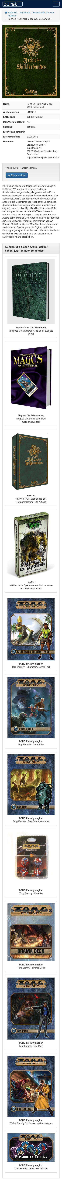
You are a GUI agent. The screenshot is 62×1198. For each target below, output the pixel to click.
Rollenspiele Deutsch (43, 12)
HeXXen (12, 15)
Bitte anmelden (18, 175)
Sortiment (25, 12)
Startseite (12, 12)
